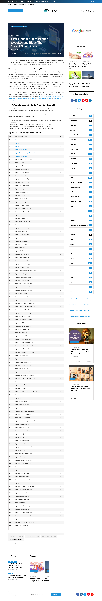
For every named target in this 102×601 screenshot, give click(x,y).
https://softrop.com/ (20, 143)
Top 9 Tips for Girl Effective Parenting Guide (52, 1)
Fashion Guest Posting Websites (26, 98)
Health (22, 18)
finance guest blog (29, 533)
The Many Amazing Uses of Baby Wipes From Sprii (74, 66)
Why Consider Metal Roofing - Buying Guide (86, 84)
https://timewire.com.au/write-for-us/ (25, 153)
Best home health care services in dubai (79, 298)
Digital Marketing (53, 18)
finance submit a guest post (16, 536)
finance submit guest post (33, 536)
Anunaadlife (13, 595)
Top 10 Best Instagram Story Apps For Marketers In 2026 (81, 389)
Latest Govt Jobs (66, 18)
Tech (28, 18)
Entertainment (75, 342)
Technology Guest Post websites (46, 96)
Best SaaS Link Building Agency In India (79, 304)
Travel (43, 18)
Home (9, 4)
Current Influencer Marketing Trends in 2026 (87, 65)
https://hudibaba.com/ (20, 146)
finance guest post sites (43, 533)
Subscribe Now (16, 10)
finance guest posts (57, 533)
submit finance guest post (16, 539)
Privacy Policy (22, 4)
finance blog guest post (15, 533)
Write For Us (78, 18)
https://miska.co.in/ (20, 140)
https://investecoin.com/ (21, 156)
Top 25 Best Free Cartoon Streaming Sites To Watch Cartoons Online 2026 (81, 352)
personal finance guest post (49, 536)
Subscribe (56, 594)
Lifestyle (35, 18)
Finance (24, 26)
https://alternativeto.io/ (21, 149)
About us (15, 4)
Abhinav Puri (15, 49)
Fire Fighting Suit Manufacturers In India (79, 310)
